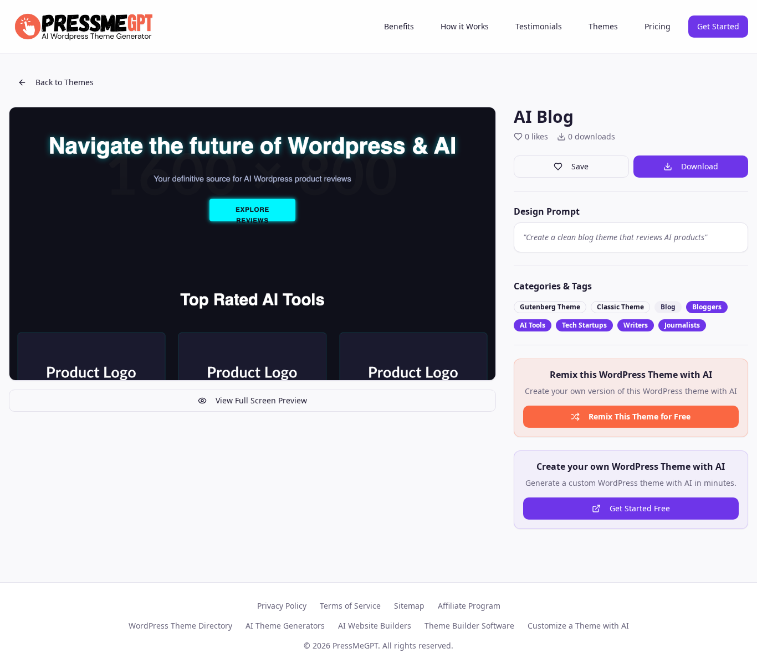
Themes (603, 26)
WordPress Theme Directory (180, 625)
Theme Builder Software (469, 625)
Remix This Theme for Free (639, 416)
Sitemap (409, 605)
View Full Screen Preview (261, 400)
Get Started (718, 26)
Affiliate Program (469, 605)
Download (699, 166)
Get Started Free (640, 508)
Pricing (658, 26)
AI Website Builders (374, 625)
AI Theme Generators (285, 625)
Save (580, 166)
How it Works (465, 26)
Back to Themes (64, 82)
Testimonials (538, 26)
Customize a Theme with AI (578, 625)
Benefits (399, 26)
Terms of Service (350, 605)
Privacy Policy (281, 605)
